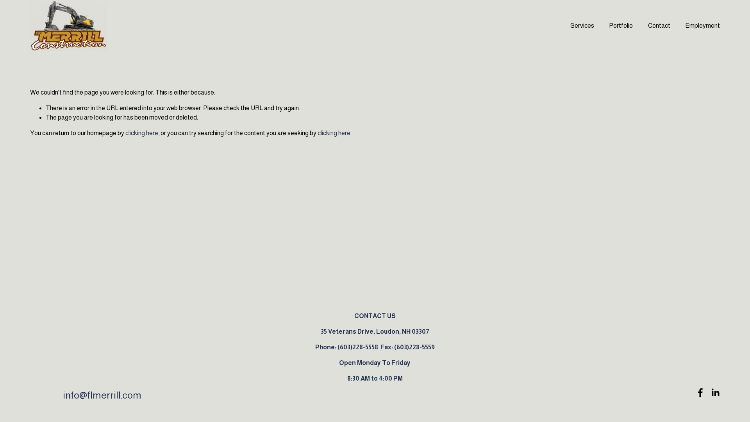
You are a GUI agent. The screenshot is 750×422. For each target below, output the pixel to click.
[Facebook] (700, 392)
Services (582, 25)
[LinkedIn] (715, 392)
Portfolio (621, 25)
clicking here (141, 133)
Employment (702, 25)
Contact (659, 25)
